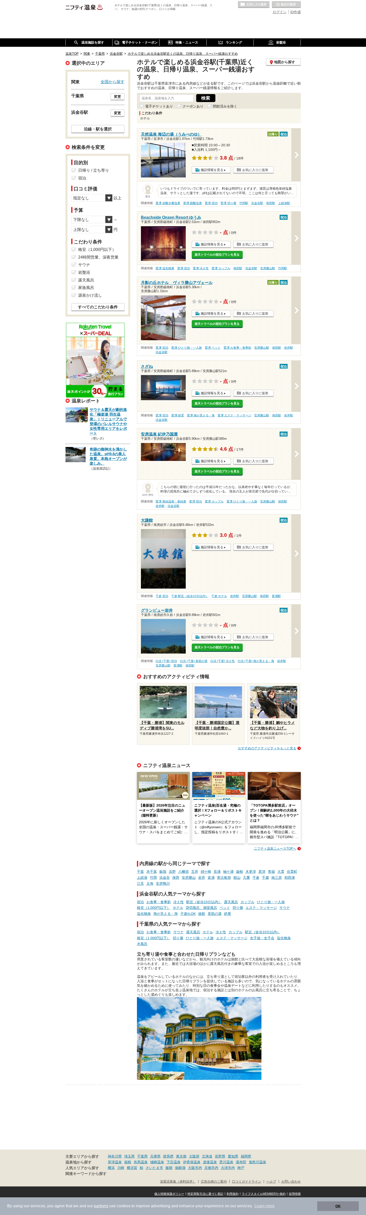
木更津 (250, 872)
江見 (140, 883)
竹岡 (153, 878)
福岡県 (246, 1156)
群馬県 (168, 1156)
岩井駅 (288, 347)
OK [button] (338, 1206)
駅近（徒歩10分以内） (204, 902)
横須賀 (132, 1168)
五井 (194, 872)
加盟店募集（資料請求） (178, 1181)
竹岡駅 (243, 203)
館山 (237, 878)
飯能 (169, 1168)
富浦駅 (276, 596)
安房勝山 (189, 878)
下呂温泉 (174, 1162)
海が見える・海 (165, 914)
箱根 (127, 1162)
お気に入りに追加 (255, 170)
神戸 (240, 1168)
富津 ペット (213, 347)
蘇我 (162, 872)
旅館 (201, 914)
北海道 (207, 1156)
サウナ (284, 908)
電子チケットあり (159, 106)
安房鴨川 (163, 883)
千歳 (265, 878)
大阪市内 (195, 1168)
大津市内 (228, 1168)
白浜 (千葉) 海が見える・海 (256, 661)
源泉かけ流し (90, 295)
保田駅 (270, 203)
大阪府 (194, 1156)
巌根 (239, 872)
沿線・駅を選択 (98, 129)
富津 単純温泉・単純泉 (171, 501)
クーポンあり (193, 106)
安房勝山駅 (267, 268)
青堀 (271, 872)
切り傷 (238, 908)
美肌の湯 (215, 914)
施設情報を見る (212, 170)
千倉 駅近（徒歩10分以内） (189, 596)
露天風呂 (231, 902)
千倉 (255, 878)
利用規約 (233, 1194)
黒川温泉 (226, 1162)
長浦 (217, 872)
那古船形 (224, 878)
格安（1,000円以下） (153, 908)
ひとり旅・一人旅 (271, 902)
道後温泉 (210, 1162)
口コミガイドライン (246, 1181)
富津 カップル (221, 268)
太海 (149, 883)
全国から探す (112, 81)
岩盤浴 (84, 272)
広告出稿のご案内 (214, 1181)
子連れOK (188, 914)
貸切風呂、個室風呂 (201, 908)
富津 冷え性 (201, 268)
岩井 (201, 878)
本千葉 (151, 872)
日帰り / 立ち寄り (93, 170)
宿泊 (140, 902)
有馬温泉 (141, 1162)
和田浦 (289, 878)
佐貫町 (292, 872)
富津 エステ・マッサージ (234, 415)
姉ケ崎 (206, 872)
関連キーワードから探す (86, 1174)
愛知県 (233, 1156)
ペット (225, 908)
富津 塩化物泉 (165, 268)
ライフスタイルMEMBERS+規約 (264, 1194)
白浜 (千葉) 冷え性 (222, 661)
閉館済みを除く (225, 106)
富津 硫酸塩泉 (192, 203)
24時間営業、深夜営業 (98, 257)
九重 (246, 878)
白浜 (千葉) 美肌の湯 (193, 661)
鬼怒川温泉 (257, 1162)
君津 (261, 872)
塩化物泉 (144, 914)
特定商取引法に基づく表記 (205, 1194)
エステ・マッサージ (261, 908)
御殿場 (180, 1168)
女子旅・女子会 (262, 938)
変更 (117, 97)
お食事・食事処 (158, 902)
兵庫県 (155, 1156)
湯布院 (241, 1162)
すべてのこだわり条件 (98, 307)
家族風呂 (86, 287)
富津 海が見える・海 (201, 415)
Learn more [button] (264, 1206)
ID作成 (295, 12)
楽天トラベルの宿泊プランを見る (217, 254)
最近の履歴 (286, 4)
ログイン (280, 12)
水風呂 (142, 944)
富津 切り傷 (228, 203)
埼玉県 (129, 1156)
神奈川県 (115, 1156)
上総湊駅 (284, 203)
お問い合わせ (291, 1181)
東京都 (181, 1156)
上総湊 (142, 878)
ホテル (178, 908)
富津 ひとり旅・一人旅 (186, 347)
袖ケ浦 (228, 872)
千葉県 (142, 1156)
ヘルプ (271, 1181)
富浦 (211, 878)
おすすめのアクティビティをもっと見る (267, 748)
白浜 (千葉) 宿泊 (166, 661)
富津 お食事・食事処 (237, 347)
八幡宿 (183, 872)
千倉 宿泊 (162, 596)
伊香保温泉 (191, 1162)
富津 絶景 (177, 415)
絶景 (227, 914)
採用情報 (295, 1194)
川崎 (120, 1168)
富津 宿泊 (211, 203)
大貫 (280, 872)
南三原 (276, 878)
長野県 (220, 1156)
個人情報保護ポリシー (169, 1194)
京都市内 (211, 1168)
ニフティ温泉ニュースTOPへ (275, 848)
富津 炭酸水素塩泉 (168, 203)
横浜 (111, 1168)
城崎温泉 (157, 1162)
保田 (175, 878)
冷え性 (178, 902)
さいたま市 (154, 1168)
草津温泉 (115, 1162)
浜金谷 (164, 878)
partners (101, 1206)
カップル (247, 902)
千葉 (140, 872)
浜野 (172, 872)
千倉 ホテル (219, 596)
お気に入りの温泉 (253, 4)
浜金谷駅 (257, 203)
